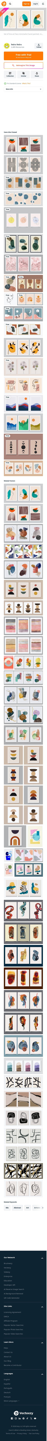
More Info (9, 88)
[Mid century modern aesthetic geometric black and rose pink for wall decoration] (23, 477)
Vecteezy (7, 1430)
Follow (39, 47)
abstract (17, 1370)
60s (7, 1370)
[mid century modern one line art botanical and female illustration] (23, 219)
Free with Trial (23, 55)
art (27, 1370)
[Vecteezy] (3, 3)
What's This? (26, 83)
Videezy (7, 1434)
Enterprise (8, 1439)
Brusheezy (8, 1426)
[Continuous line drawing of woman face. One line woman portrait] (10, 316)
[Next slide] (37, 1370)
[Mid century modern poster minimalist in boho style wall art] (17, 300)
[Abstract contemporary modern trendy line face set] (23, 415)
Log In (35, 4)
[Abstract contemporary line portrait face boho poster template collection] (23, 498)
